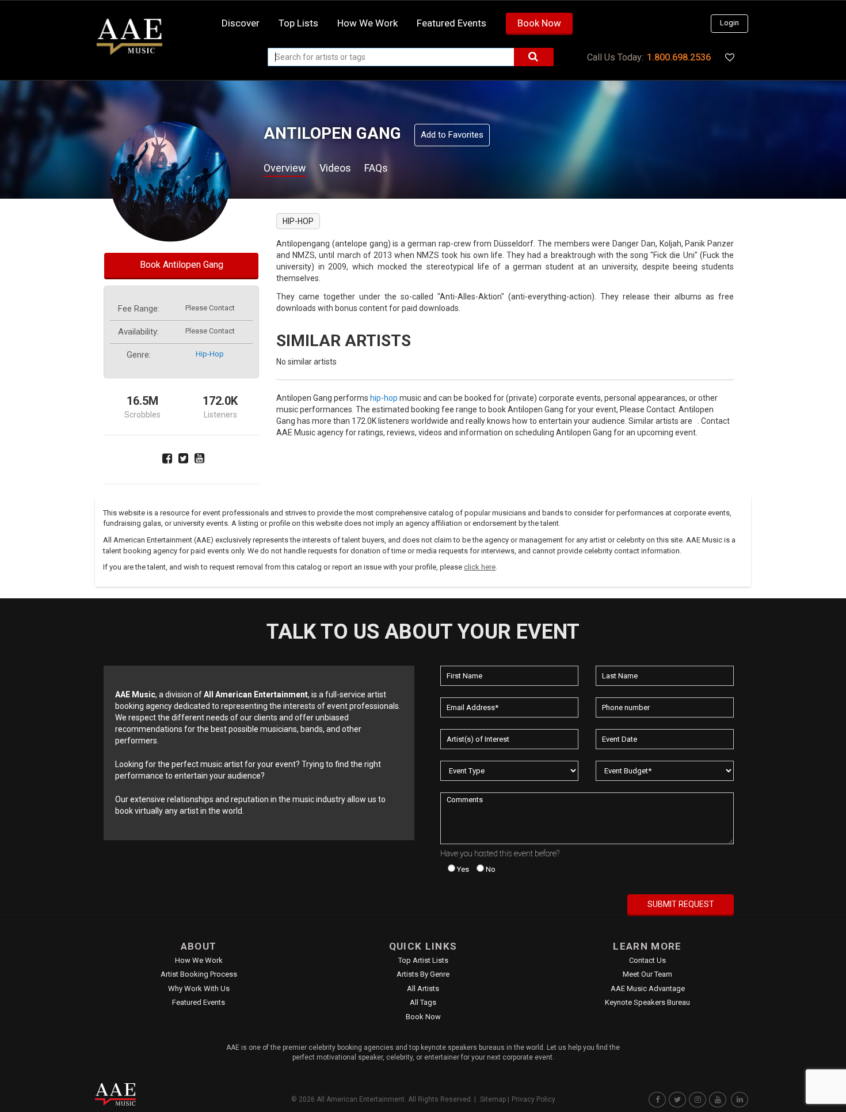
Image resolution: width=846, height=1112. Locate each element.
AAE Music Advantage (648, 988)
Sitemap (493, 1099)
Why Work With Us (199, 988)
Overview (285, 168)
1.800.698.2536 (679, 57)
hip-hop (210, 354)
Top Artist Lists (423, 960)
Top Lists (298, 23)
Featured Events (451, 23)
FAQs (376, 168)
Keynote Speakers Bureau (647, 1002)
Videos (335, 168)
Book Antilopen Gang (181, 264)
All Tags (423, 1002)
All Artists (423, 988)
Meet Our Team (647, 974)
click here (480, 567)
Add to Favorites (452, 135)
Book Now (539, 23)
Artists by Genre (423, 974)
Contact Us (647, 960)
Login (729, 22)
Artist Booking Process (199, 974)
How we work (367, 23)
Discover (241, 23)
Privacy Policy (533, 1099)
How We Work (199, 960)
